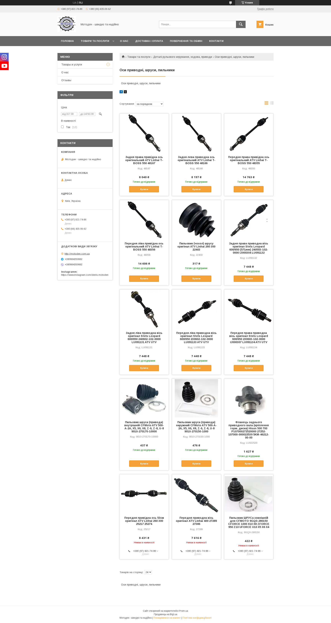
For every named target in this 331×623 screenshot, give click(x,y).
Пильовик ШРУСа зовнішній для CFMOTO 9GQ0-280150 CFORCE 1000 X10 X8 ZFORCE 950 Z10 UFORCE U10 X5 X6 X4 (248, 522)
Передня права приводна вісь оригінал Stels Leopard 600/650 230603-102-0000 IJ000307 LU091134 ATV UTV (248, 337)
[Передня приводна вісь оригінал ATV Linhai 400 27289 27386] (196, 493)
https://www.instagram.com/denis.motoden (84, 274)
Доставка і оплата (149, 41)
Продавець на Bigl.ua (165, 614)
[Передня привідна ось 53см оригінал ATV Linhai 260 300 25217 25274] (144, 493)
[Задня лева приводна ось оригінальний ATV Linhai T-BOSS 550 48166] (196, 133)
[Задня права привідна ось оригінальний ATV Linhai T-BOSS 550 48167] (144, 133)
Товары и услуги (71, 64)
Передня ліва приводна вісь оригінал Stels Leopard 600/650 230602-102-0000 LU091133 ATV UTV (196, 337)
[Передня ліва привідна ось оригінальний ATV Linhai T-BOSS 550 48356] (144, 219)
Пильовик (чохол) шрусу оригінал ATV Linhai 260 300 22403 (196, 246)
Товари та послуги (95, 41)
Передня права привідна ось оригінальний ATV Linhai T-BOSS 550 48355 (248, 160)
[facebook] (121, 92)
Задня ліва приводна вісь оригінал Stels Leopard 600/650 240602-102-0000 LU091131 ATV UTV (144, 337)
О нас (124, 41)
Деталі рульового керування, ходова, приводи (182, 56)
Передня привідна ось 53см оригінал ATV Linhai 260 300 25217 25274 (144, 520)
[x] (125, 92)
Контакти (216, 41)
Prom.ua (183, 611)
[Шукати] (241, 24)
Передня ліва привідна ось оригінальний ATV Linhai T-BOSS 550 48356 (144, 246)
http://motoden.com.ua (77, 253)
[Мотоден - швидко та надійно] (66, 31)
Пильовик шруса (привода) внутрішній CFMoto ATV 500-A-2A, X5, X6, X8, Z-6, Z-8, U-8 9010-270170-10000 (144, 427)
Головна (67, 41)
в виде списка (272, 104)
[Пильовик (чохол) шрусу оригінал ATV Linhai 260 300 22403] (196, 219)
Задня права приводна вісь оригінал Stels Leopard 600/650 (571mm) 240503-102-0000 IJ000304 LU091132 (248, 248)
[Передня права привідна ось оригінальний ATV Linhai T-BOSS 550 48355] (248, 133)
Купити (144, 189)
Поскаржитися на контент (167, 617)
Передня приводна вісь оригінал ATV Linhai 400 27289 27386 (196, 520)
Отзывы (66, 80)
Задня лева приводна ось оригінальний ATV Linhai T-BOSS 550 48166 (196, 160)
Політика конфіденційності (197, 617)
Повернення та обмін (186, 41)
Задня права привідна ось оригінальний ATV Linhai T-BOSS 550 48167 (144, 160)
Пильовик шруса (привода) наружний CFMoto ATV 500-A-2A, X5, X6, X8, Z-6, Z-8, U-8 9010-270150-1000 (196, 427)
